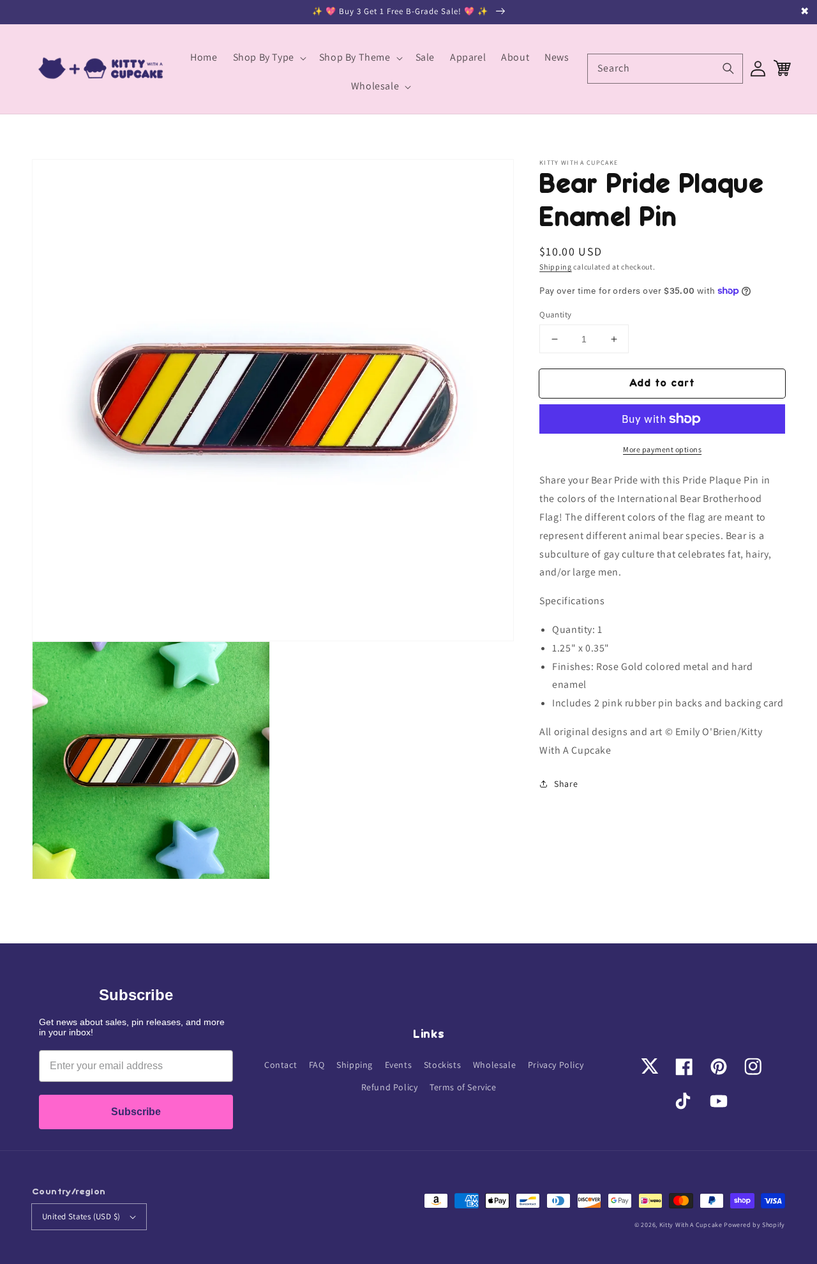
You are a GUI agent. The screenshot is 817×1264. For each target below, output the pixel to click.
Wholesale (494, 1064)
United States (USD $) (81, 1216)
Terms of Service (463, 1087)
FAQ (317, 1064)
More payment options (662, 449)
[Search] (728, 68)
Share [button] (566, 783)
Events (398, 1064)
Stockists (442, 1064)
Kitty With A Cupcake (691, 1225)
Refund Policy (389, 1087)
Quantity (555, 314)
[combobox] (665, 68)
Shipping (555, 266)
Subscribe (136, 1111)
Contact (280, 1064)
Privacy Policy (555, 1064)
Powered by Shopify (754, 1225)
